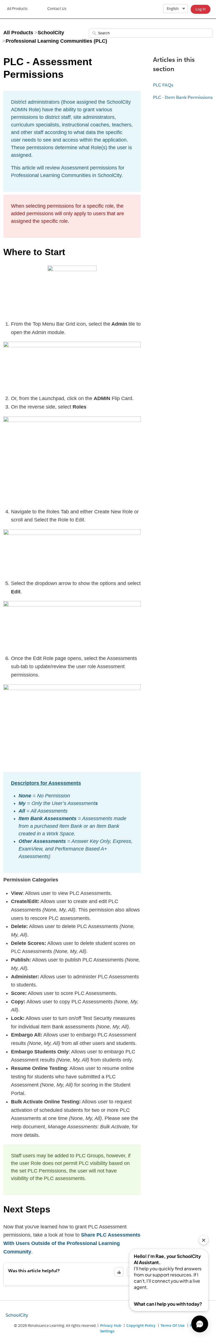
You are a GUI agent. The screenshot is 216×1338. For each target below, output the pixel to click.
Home (17, 9)
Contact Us (56, 8)
